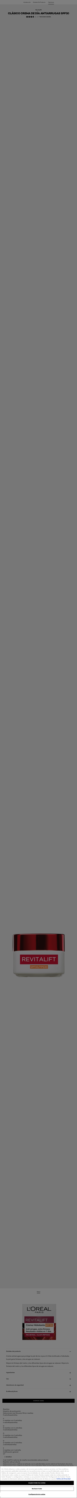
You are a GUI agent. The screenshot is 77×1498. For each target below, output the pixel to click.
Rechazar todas (37, 1488)
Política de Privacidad (63, 1479)
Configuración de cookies (36, 1494)
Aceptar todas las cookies (36, 1483)
